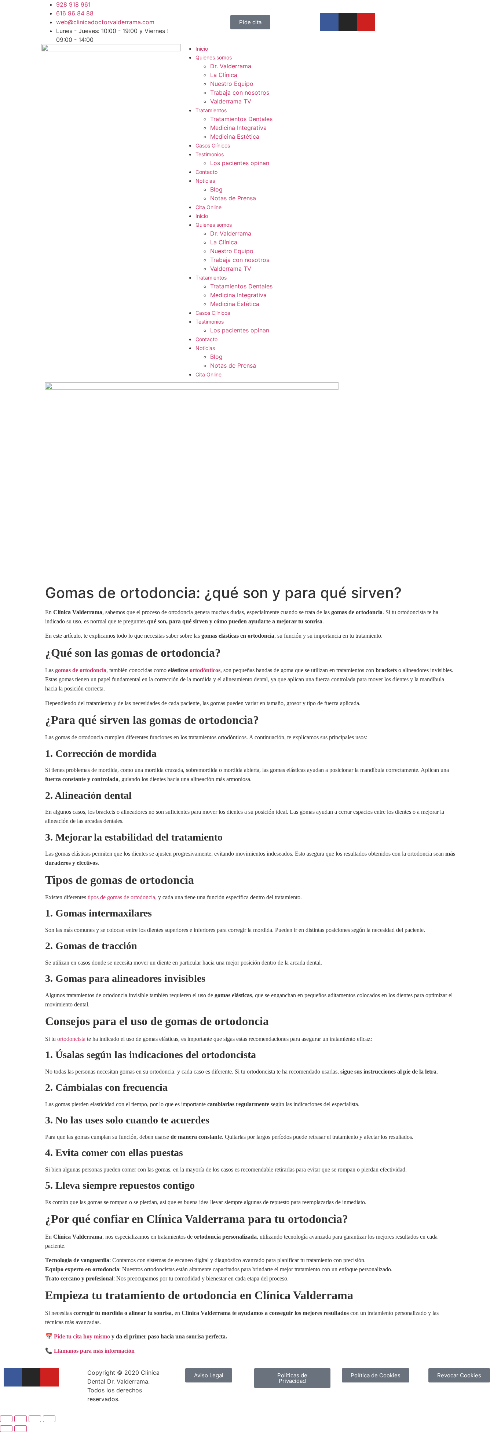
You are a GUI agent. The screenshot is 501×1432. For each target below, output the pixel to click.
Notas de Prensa (233, 198)
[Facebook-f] (329, 22)
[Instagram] (348, 22)
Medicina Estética (234, 136)
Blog (216, 189)
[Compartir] (35, 1418)
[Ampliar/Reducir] (6, 1418)
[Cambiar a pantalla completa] (20, 1418)
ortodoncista (71, 1039)
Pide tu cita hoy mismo (82, 1336)
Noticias (205, 181)
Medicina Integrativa (238, 127)
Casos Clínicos (212, 145)
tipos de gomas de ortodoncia (121, 897)
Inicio (201, 48)
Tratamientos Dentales (241, 119)
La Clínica (223, 75)
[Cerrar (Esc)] (49, 1418)
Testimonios (209, 154)
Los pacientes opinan (239, 163)
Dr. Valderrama (230, 66)
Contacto (206, 172)
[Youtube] (366, 22)
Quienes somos (213, 57)
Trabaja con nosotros (239, 92)
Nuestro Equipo (231, 83)
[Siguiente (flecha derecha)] (20, 1428)
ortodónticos (205, 670)
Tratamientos (211, 110)
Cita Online (208, 207)
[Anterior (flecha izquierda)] (6, 1428)
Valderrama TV (230, 101)
